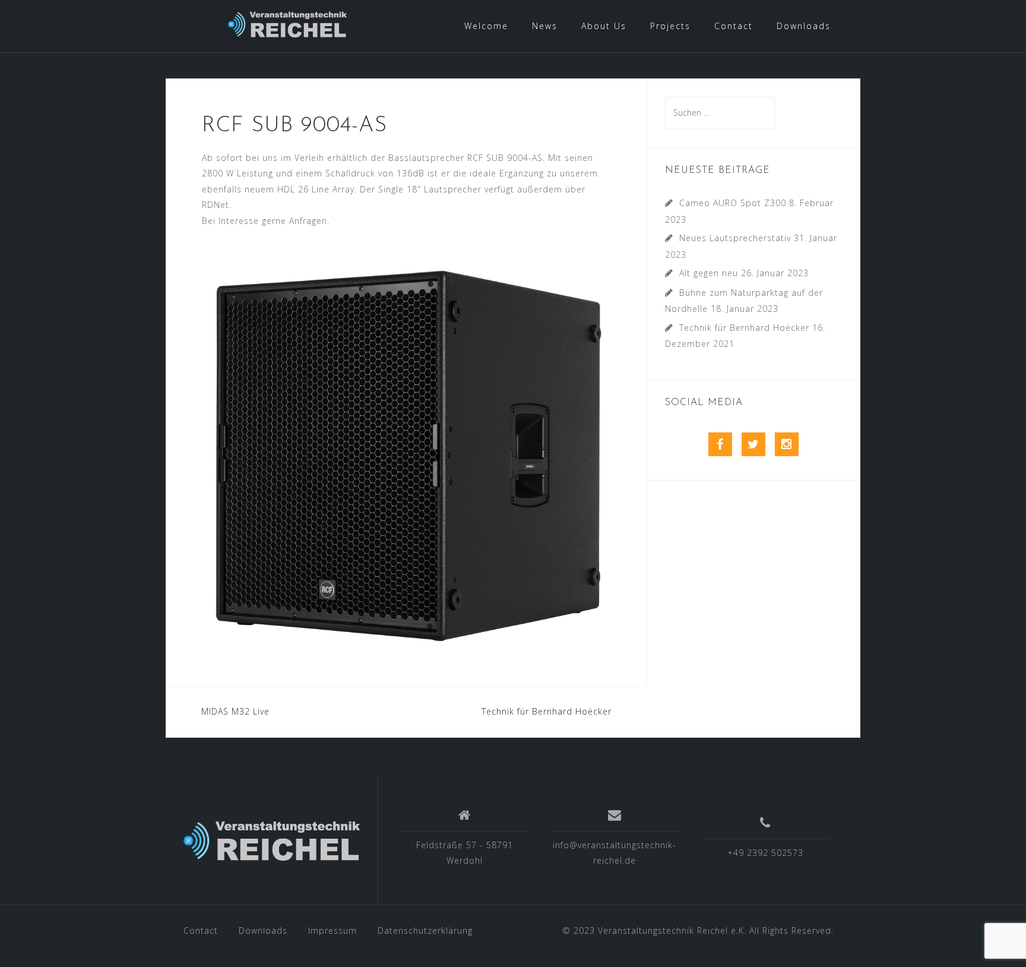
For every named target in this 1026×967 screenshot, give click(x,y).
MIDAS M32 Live (235, 711)
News (545, 25)
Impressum (332, 930)
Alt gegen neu (708, 273)
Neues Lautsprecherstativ (735, 238)
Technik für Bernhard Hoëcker (547, 711)
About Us (603, 25)
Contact (733, 25)
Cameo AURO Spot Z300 (732, 202)
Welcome (486, 25)
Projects (670, 25)
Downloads (804, 25)
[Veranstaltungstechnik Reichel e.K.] (271, 843)
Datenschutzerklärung (425, 930)
